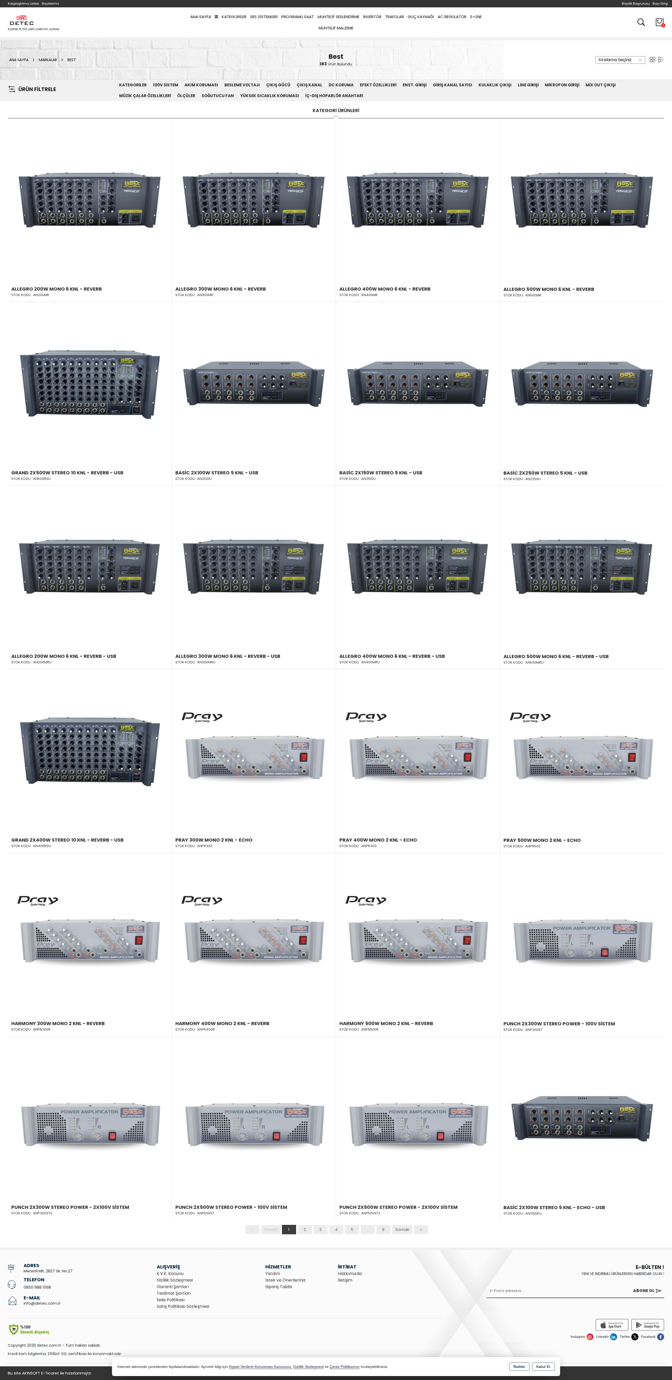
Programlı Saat (297, 16)
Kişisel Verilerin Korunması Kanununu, (260, 1367)
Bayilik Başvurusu (636, 3)
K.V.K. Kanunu (170, 1274)
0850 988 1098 (37, 1287)
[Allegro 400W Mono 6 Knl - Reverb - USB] (418, 566)
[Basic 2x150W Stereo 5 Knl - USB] (418, 383)
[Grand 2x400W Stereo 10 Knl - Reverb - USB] (89, 750)
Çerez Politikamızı (345, 1367)
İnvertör (372, 16)
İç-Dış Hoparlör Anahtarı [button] (334, 95)
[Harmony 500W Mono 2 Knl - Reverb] (418, 934)
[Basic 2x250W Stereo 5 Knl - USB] (582, 383)
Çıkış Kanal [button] (309, 85)
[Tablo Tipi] (660, 59)
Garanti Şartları (173, 1287)
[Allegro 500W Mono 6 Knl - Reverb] (582, 199)
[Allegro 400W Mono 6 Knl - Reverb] (418, 199)
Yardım (272, 1274)
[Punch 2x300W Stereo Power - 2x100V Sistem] (89, 1117)
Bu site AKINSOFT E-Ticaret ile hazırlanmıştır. (50, 1373)
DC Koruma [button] (341, 85)
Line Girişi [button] (528, 85)
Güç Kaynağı (421, 16)
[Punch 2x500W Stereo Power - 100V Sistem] (253, 1117)
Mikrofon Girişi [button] (562, 85)
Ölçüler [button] (186, 95)
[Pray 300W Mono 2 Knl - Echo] (253, 750)
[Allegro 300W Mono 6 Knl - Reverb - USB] (253, 566)
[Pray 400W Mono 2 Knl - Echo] (418, 750)
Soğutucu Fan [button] (218, 95)
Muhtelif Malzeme (336, 28)
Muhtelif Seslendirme (338, 16)
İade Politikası (171, 1300)
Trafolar (394, 16)
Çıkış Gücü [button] (278, 85)
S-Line (476, 16)
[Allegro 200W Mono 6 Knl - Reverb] (89, 199)
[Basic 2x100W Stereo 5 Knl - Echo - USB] (582, 1117)
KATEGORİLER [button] (133, 85)
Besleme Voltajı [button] (242, 85)
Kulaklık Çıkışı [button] (495, 85)
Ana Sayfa (200, 16)
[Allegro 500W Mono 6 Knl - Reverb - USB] (582, 567)
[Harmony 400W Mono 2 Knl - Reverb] (253, 934)
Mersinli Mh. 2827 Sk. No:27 (48, 1271)
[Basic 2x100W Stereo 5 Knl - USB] (253, 383)
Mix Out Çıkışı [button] (601, 85)
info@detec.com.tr (42, 1303)
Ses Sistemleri (264, 16)
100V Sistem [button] (165, 85)
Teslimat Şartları (174, 1293)
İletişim (345, 1280)
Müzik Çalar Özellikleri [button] (145, 95)
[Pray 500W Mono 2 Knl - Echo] (582, 750)
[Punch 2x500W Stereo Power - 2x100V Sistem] (418, 1117)
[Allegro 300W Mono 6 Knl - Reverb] (253, 199)
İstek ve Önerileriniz (285, 1280)
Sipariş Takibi (278, 1287)
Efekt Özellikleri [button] (378, 85)
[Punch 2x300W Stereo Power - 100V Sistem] (582, 934)
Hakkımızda (350, 1274)
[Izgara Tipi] (652, 59)
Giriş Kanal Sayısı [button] (452, 85)
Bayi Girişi (660, 3)
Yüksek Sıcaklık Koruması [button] (269, 95)
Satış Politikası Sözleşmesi (183, 1306)
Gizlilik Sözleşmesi (175, 1280)
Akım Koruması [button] (201, 85)
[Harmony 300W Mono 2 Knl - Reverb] (89, 934)
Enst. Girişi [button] (415, 85)
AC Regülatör (452, 16)
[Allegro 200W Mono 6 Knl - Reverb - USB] (89, 566)
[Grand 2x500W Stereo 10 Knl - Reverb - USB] (89, 383)
